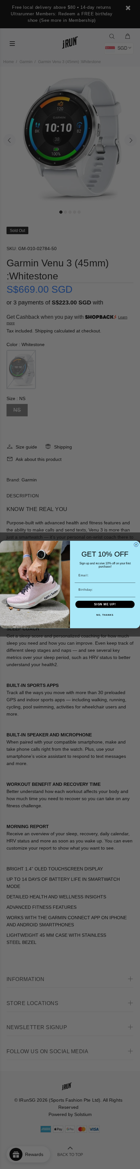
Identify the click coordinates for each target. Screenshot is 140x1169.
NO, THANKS (104, 615)
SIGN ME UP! (105, 604)
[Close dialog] (136, 545)
